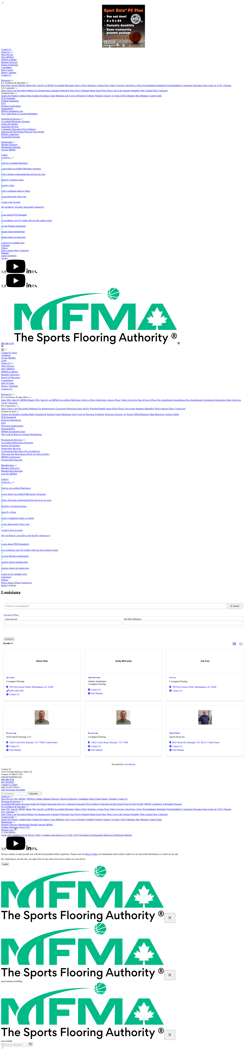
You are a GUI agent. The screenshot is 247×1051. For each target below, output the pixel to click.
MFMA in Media (9, 59)
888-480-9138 (7, 779)
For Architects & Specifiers (13, 806)
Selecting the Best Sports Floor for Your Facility (22, 132)
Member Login (5, 254)
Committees (6, 67)
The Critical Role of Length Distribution (19, 114)
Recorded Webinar (25, 90)
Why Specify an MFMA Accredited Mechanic (53, 85)
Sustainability (7, 108)
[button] (234, 644)
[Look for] (30, 1044)
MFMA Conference (10, 134)
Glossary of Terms (111, 96)
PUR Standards (8, 98)
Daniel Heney (174, 733)
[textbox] (6, 622)
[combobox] (63, 623)
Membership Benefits (10, 147)
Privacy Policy (34, 835)
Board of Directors (9, 65)
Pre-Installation (150, 85)
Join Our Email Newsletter (13, 790)
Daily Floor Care (9, 90)
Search (236, 606)
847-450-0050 (7, 782)
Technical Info (7, 817)
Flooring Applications (11, 106)
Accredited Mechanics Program (15, 121)
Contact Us (6, 49)
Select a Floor (80, 85)
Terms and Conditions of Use (14, 835)
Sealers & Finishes (9, 96)
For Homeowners (42, 90)
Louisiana (8, 639)
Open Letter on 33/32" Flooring (217, 85)
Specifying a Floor (134, 85)
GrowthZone (129, 764)
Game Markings (57, 96)
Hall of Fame (7, 70)
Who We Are (7, 54)
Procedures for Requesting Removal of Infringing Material (105, 835)
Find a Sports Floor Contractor (154, 90)
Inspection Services (10, 126)
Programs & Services (10, 801)
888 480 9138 (7, 343)
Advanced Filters (11, 615)
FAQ (3, 103)
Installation (162, 85)
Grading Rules (25, 96)
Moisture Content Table (151, 96)
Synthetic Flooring (94, 96)
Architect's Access (6, 356)
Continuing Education (192, 85)
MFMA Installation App (12, 111)
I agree (5, 864)
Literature (55, 90)
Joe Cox (172, 677)
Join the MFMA (8, 150)
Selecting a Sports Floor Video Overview (106, 85)
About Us (5, 796)
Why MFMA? (7, 57)
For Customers (7, 812)
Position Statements (10, 101)
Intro (3, 85)
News (14, 353)
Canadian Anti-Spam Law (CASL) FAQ (60, 835)
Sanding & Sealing (41, 96)
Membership (6, 822)
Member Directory (9, 62)
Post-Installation (174, 85)
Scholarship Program (10, 137)
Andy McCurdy (94, 677)
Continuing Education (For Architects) (18, 129)
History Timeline (8, 72)
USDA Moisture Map (130, 96)
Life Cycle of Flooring (75, 96)
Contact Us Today (9, 784)
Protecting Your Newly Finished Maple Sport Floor (83, 90)
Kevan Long (11, 733)
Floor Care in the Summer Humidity (123, 90)
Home (4, 585)
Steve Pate (10, 677)
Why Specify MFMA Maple (19, 85)
